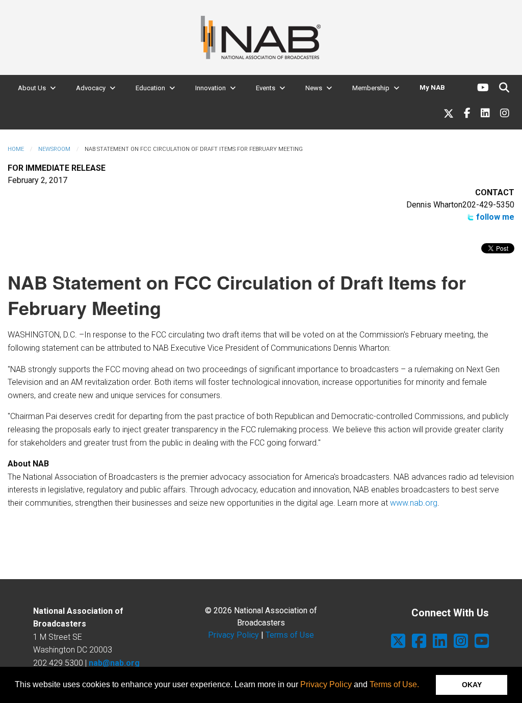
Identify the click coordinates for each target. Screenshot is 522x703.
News (313, 88)
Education (150, 88)
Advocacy (91, 88)
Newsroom (54, 149)
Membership (370, 88)
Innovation (210, 88)
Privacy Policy (326, 684)
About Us (32, 88)
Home (16, 149)
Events (265, 88)
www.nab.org (413, 503)
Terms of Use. (394, 684)
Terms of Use (290, 635)
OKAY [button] (472, 685)
